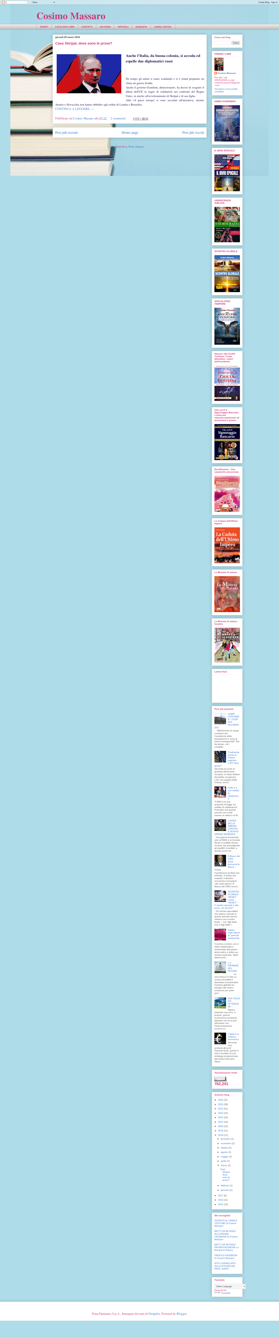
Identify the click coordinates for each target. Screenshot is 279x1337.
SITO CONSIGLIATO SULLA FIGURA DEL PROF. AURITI (225, 1266)
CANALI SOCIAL (163, 26)
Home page (130, 132)
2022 (221, 1117)
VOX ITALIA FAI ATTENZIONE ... (234, 1002)
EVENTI (44, 26)
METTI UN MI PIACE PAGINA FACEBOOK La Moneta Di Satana (226, 1247)
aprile (224, 1161)
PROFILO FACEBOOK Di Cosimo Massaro (225, 1256)
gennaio (225, 1190)
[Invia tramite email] (134, 119)
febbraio (225, 1185)
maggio (225, 1156)
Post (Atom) (136, 146)
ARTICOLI (123, 26)
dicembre (226, 1139)
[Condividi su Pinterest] (146, 119)
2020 (221, 1126)
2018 (221, 1135)
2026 (221, 1099)
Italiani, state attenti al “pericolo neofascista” (234, 935)
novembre (226, 1143)
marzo (224, 1165)
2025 (221, 1104)
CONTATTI (87, 26)
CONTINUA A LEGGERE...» (74, 109)
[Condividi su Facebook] (143, 119)
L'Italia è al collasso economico (233, 1037)
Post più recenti (66, 132)
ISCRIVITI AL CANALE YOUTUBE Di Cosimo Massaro (225, 1223)
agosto (224, 1152)
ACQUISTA (141, 26)
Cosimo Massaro (70, 15)
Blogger (181, 1314)
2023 (221, 1113)
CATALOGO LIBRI (64, 26)
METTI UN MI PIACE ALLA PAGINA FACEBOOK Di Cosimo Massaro (226, 1235)
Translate (225, 1293)
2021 (221, 1122)
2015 (221, 1204)
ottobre (225, 1147)
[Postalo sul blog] (137, 119)
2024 (221, 1108)
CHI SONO (105, 26)
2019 (221, 1130)
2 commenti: (119, 118)
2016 (221, 1200)
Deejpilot (154, 1314)
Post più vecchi (193, 132)
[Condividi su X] (140, 119)
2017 (221, 1195)
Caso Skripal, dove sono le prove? (83, 43)
